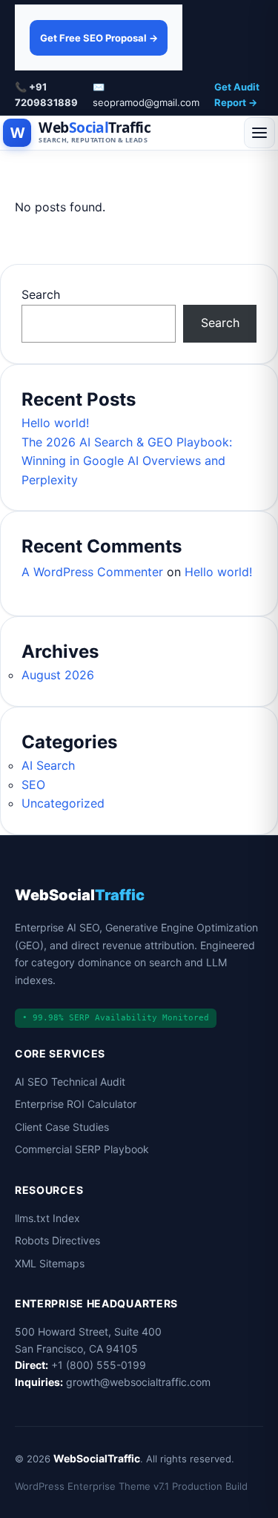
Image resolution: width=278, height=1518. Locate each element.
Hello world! (55, 422)
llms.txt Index (47, 1218)
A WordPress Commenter (92, 571)
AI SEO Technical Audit (70, 1081)
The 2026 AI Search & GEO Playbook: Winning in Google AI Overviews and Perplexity (126, 461)
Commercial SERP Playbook (82, 1149)
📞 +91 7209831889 (46, 94)
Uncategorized (63, 803)
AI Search (48, 765)
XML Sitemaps (50, 1263)
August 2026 (57, 674)
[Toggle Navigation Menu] (259, 132)
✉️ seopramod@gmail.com (146, 94)
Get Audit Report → (236, 94)
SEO (33, 784)
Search (40, 294)
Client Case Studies (62, 1127)
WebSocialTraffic (96, 1458)
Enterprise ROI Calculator (75, 1104)
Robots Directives (57, 1240)
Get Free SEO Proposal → (99, 38)
